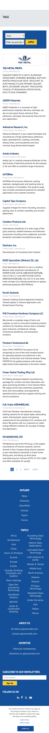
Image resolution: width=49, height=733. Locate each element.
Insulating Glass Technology (35, 537)
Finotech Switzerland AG (15, 342)
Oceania (35, 577)
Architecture (13, 540)
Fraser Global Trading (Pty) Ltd (19, 372)
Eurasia (13, 557)
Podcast (35, 581)
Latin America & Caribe (35, 558)
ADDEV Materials (11, 100)
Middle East (35, 568)
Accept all (25, 729)
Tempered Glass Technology (35, 594)
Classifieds (24, 505)
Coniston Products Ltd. (14, 221)
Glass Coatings (13, 580)
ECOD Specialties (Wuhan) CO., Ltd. (21, 260)
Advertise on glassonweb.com (24, 653)
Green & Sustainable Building (14, 609)
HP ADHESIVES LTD (13, 436)
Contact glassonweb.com (24, 633)
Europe (13, 561)
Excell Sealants (11, 292)
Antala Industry (11, 153)
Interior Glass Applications (35, 544)
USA (35, 604)
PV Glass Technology (35, 587)
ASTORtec (8, 174)
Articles (24, 510)
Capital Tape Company (14, 200)
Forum (24, 519)
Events (13, 565)
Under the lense (35, 600)
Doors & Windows (13, 552)
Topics (24, 515)
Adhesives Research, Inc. (15, 127)
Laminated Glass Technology (35, 551)
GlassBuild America (13, 596)
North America (35, 572)
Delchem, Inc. (10, 245)
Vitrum (35, 613)
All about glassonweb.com (24, 628)
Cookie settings (24, 723)
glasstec (14, 601)
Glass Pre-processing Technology (13, 587)
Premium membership (24, 648)
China (13, 548)
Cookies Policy (24, 720)
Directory (24, 500)
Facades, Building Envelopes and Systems (13, 573)
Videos (35, 608)
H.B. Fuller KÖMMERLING (16, 404)
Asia (13, 544)
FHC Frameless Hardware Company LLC (23, 313)
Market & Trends (35, 564)
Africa (14, 535)
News (24, 495)
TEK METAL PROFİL (12, 68)
